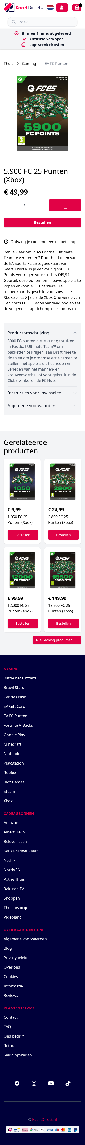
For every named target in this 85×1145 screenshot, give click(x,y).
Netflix (9, 860)
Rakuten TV (14, 888)
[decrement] (65, 208)
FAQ (7, 1026)
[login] (62, 7)
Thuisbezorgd (16, 907)
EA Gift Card (14, 706)
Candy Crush (15, 697)
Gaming (29, 63)
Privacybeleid (15, 957)
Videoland (13, 917)
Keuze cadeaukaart (21, 851)
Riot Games (14, 782)
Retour (10, 1045)
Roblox (10, 772)
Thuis (8, 63)
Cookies (11, 976)
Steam (9, 791)
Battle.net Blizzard (20, 678)
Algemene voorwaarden (25, 938)
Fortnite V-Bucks (18, 725)
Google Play (14, 734)
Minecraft (12, 744)
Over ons (12, 967)
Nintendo (12, 753)
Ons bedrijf (14, 1036)
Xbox (8, 800)
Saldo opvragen (18, 1055)
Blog (8, 948)
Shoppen (12, 898)
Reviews (11, 995)
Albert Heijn (14, 832)
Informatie (13, 986)
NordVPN (12, 869)
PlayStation (14, 763)
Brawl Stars (14, 687)
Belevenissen (15, 841)
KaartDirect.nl (44, 1119)
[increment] (65, 202)
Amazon (11, 822)
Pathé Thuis (14, 879)
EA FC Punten (56, 63)
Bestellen (42, 222)
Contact (11, 1017)
